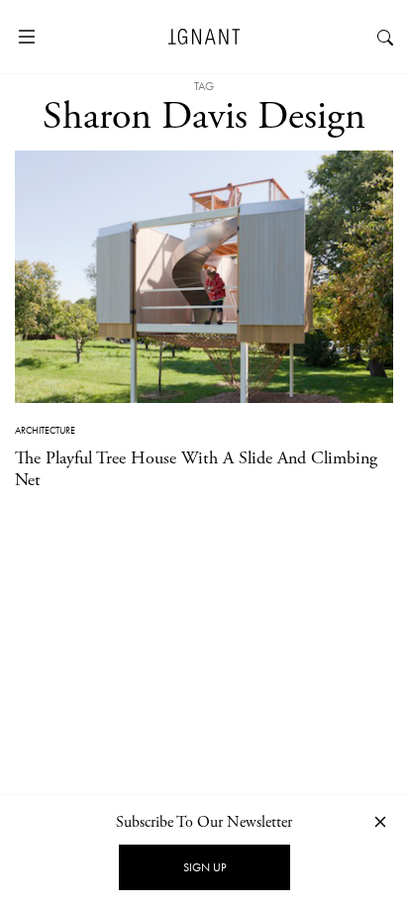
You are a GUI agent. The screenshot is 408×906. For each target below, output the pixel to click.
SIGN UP (204, 867)
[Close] (380, 821)
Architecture (45, 430)
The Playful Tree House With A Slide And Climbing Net (196, 469)
